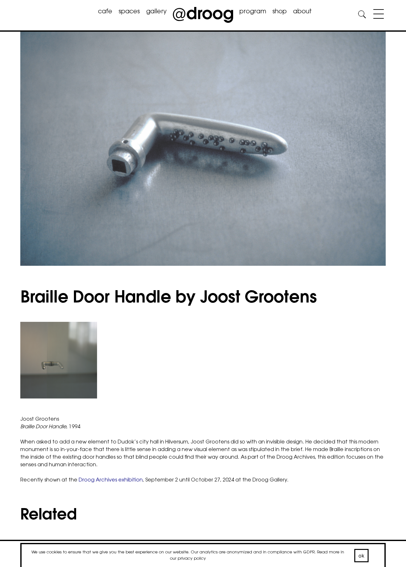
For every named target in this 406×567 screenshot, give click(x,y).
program (252, 12)
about (302, 12)
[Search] (362, 15)
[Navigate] (377, 15)
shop (279, 12)
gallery (156, 12)
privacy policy (192, 559)
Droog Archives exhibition (111, 480)
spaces (129, 12)
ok (361, 555)
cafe (105, 12)
